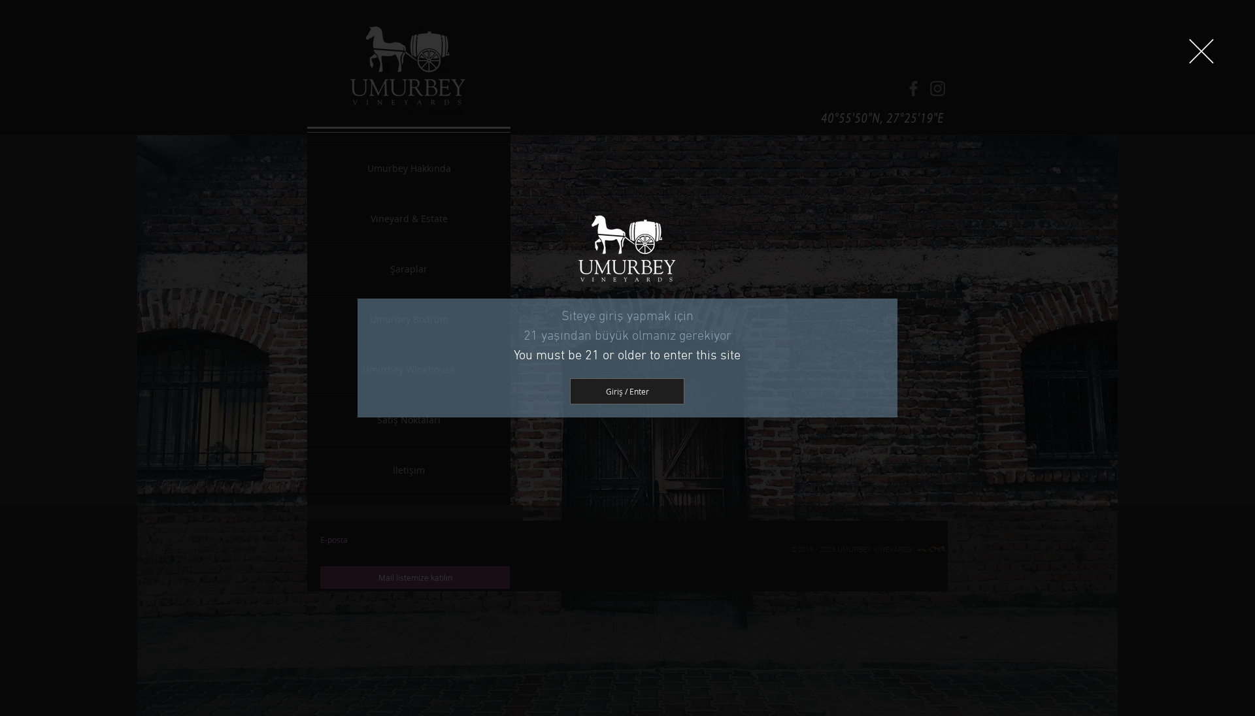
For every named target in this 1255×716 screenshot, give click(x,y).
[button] (1201, 51)
